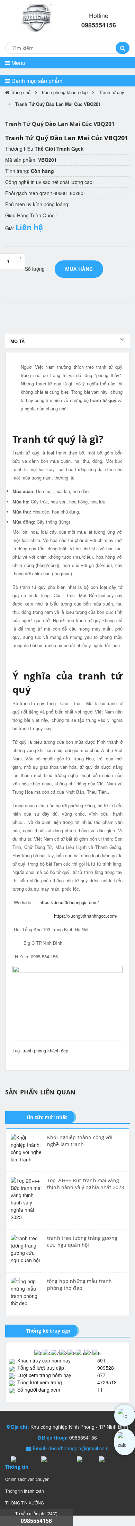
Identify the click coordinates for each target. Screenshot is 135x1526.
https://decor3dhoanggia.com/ (69, 902)
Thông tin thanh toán (24, 1491)
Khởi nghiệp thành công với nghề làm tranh (80, 1141)
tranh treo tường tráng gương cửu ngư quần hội (82, 1241)
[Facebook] (24, 1459)
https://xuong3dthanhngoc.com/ (85, 915)
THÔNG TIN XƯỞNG (24, 1503)
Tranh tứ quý (111, 92)
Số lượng (35, 268)
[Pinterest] (110, 1459)
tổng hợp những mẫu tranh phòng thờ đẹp (79, 1284)
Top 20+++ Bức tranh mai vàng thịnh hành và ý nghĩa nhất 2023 (85, 1184)
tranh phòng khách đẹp (65, 92)
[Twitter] (86, 1459)
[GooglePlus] (57, 1459)
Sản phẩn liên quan (40, 1092)
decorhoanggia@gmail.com (78, 1448)
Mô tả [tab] (17, 341)
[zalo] (124, 1442)
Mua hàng (79, 269)
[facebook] (124, 1415)
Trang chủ (19, 92)
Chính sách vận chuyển (27, 1479)
